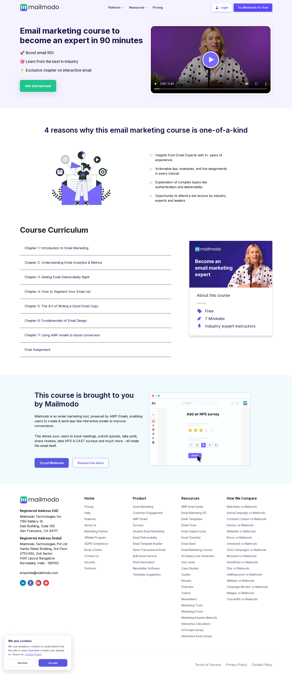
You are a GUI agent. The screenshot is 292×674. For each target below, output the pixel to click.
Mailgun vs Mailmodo (240, 593)
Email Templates (191, 519)
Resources (190, 498)
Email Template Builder (147, 543)
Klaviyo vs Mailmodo (240, 525)
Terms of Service (208, 665)
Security (89, 562)
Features (90, 519)
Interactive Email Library (196, 636)
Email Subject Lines (193, 531)
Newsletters (189, 599)
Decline (22, 662)
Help (87, 512)
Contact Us (91, 556)
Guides (185, 574)
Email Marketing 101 (193, 512)
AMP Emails (140, 519)
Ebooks (186, 580)
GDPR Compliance (96, 543)
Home (89, 498)
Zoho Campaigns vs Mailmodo (246, 549)
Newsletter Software (146, 568)
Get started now (38, 86)
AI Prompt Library (192, 630)
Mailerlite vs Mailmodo (241, 531)
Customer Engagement (148, 512)
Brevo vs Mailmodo (239, 537)
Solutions (90, 568)
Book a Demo (93, 549)
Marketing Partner (96, 531)
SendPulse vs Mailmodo (242, 562)
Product (139, 498)
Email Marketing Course (196, 549)
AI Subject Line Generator (198, 556)
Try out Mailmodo (51, 463)
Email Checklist (191, 537)
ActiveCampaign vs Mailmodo (246, 512)
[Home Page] (39, 7)
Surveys (138, 525)
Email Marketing (143, 506)
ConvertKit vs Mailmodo (242, 599)
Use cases (188, 562)
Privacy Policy (236, 665)
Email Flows (188, 525)
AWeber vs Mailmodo (241, 580)
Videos (186, 593)
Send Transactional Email (149, 549)
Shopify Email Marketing (148, 531)
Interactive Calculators (195, 623)
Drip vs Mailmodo (238, 568)
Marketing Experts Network (199, 617)
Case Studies (190, 568)
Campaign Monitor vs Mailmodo (247, 586)
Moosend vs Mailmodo (242, 556)
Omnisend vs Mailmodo (242, 543)
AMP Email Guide (192, 506)
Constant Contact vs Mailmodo (247, 519)
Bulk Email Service (145, 556)
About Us (90, 525)
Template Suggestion (147, 574)
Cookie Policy (262, 665)
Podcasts (187, 586)
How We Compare (242, 498)
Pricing (88, 506)
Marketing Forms (192, 611)
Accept (52, 662)
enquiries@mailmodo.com (39, 573)
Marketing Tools (192, 605)
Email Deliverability (145, 537)
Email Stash (188, 543)
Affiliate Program (95, 537)
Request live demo (90, 463)
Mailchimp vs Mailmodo (242, 506)
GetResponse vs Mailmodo (244, 574)
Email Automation (144, 562)
